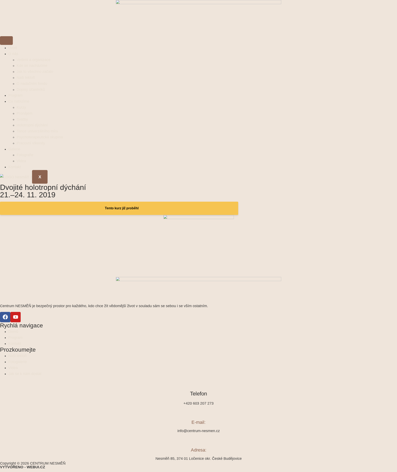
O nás (13, 54)
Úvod (12, 48)
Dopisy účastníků (31, 89)
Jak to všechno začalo (35, 71)
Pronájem (24, 113)
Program (15, 95)
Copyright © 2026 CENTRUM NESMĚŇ (33, 465)
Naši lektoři (26, 77)
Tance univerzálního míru (37, 131)
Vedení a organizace (33, 60)
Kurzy (21, 107)
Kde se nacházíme (32, 65)
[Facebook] (5, 317)
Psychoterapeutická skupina (40, 137)
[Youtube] (15, 317)
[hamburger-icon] (6, 40)
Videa (21, 161)
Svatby (22, 119)
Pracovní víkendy (31, 143)
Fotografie (25, 155)
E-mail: (198, 422)
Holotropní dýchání (32, 125)
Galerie (14, 149)
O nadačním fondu (32, 83)
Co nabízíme (18, 101)
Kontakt (14, 167)
